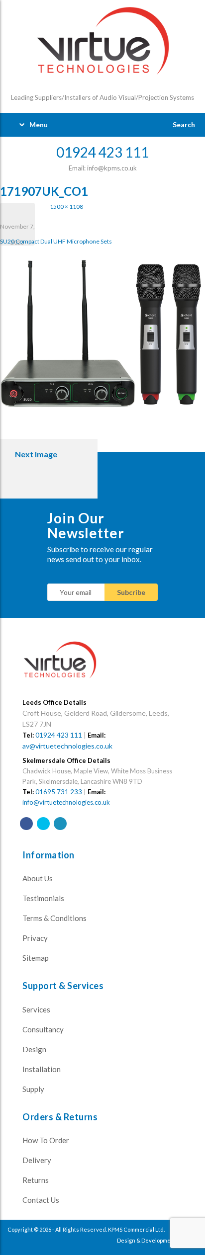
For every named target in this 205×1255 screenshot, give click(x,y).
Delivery (36, 1160)
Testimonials (43, 898)
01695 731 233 (58, 792)
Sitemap (35, 957)
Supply (33, 1089)
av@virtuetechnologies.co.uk (67, 746)
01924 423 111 (58, 735)
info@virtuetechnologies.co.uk (66, 802)
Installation (41, 1069)
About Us (37, 878)
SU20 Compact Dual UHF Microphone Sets (56, 241)
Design (34, 1049)
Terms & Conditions (54, 918)
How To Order (45, 1140)
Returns (35, 1179)
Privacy (35, 937)
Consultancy (43, 1029)
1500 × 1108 (66, 206)
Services (36, 1009)
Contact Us (40, 1199)
